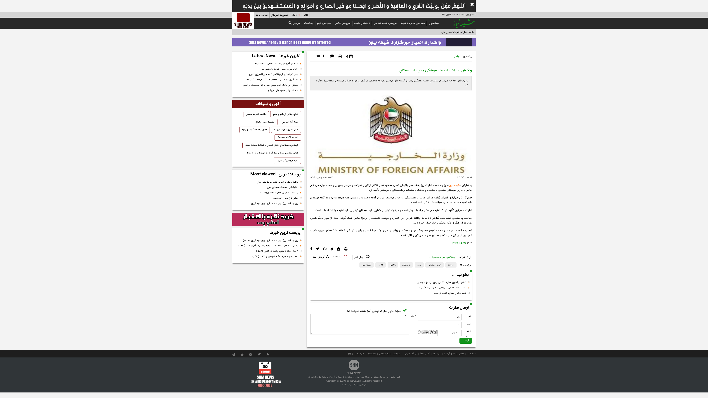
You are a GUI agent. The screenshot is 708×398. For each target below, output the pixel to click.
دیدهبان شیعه (362, 23)
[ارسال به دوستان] (346, 56)
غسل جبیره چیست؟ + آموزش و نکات (275, 256)
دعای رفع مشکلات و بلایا (254, 130)
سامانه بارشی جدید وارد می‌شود (282, 90)
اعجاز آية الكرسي (290, 122)
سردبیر (296, 23)
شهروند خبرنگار (279, 15)
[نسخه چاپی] (340, 56)
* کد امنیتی (468, 334)
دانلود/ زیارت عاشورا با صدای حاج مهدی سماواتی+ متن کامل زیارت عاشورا (437, 32)
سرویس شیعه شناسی (385, 23)
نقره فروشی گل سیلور (287, 161)
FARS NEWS (459, 243)
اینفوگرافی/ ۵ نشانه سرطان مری (282, 187)
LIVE (294, 15)
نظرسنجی (384, 354)
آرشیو (447, 354)
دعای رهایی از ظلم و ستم (285, 114)
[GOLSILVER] (268, 219)
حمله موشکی (434, 265)
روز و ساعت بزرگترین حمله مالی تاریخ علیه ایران (274, 203)
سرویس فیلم (324, 23)
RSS (350, 354)
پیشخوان (433, 23)
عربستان (406, 265)
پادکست (308, 23)
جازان (381, 265)
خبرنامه (360, 354)
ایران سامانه (347, 385)
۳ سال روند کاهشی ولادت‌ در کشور (277, 251)
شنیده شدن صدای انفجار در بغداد (450, 293)
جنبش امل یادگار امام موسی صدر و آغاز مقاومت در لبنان (270, 85)
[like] (342, 257)
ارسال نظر (360, 257)
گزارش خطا (318, 257)
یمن (419, 265)
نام (469, 316)
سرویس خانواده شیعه (413, 23)
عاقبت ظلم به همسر (256, 114)
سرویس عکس (342, 23)
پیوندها (436, 354)
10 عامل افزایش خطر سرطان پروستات (279, 193)
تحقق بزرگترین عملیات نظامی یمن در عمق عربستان (441, 282)
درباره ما (472, 354)
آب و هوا (424, 354)
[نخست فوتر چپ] (266, 374)
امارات (451, 265)
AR (306, 15)
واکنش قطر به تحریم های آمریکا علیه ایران (277, 182)
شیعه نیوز (454, 185)
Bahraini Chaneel (287, 137)
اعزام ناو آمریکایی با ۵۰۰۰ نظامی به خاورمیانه (276, 64)
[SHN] (243, 20)
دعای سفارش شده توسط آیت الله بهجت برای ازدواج (272, 153)
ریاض (393, 265)
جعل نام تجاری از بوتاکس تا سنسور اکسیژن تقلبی (273, 74)
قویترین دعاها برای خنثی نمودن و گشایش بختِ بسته (271, 145)
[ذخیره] (351, 56)
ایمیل (468, 324)
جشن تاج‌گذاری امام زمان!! (284, 198)
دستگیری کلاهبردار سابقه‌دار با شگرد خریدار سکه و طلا (272, 80)
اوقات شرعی (410, 354)
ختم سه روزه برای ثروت (286, 130)
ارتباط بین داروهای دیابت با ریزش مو (280, 69)
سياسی (457, 56)
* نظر (413, 316)
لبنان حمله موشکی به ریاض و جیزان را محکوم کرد (441, 288)
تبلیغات (396, 354)
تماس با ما (262, 15)
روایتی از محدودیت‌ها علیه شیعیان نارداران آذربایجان (268, 246)
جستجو (372, 354)
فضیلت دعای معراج (265, 122)
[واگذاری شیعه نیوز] (354, 41)
